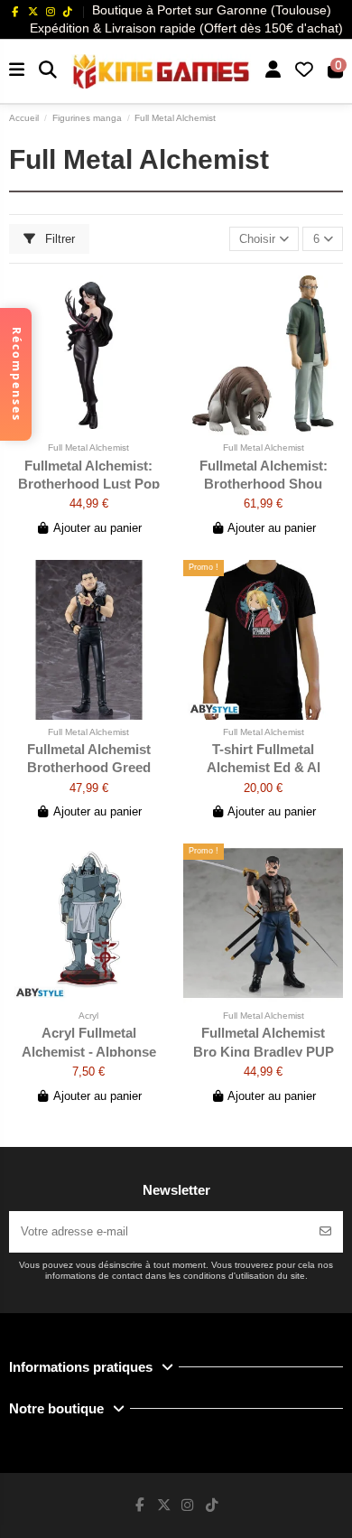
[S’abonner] (325, 1232)
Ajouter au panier (97, 528)
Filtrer (58, 239)
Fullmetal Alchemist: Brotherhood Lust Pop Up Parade (89, 484)
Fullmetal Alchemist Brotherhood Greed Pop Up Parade (89, 767)
